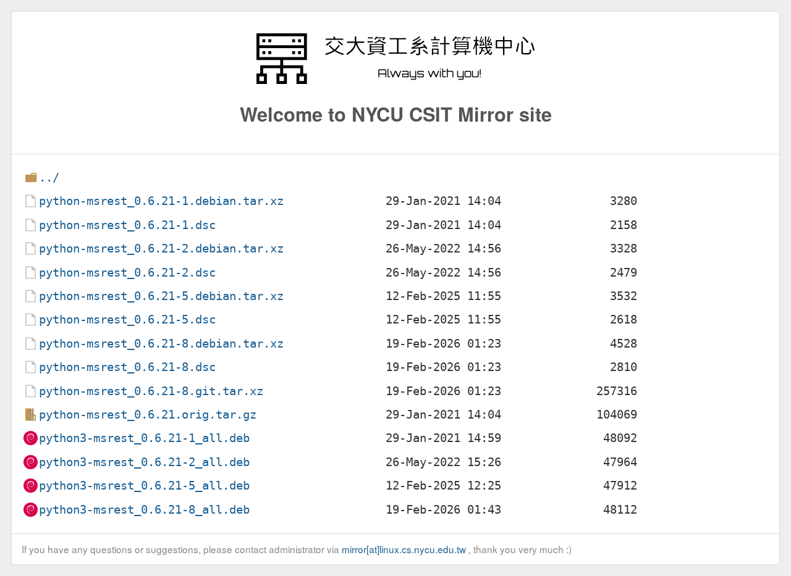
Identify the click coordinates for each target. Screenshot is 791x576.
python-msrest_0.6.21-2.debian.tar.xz (161, 248)
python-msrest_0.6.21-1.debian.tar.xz (161, 201)
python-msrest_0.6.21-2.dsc (127, 272)
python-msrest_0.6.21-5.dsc (127, 319)
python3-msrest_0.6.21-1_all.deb (144, 438)
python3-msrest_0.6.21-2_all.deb (144, 462)
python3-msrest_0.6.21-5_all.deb (144, 485)
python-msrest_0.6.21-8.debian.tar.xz (161, 343)
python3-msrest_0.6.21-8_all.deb (144, 510)
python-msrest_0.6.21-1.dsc (127, 225)
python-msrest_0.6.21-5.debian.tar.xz (161, 296)
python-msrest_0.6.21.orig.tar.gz (147, 414)
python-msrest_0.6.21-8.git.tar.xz (151, 391)
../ (49, 177)
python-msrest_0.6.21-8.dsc (127, 367)
